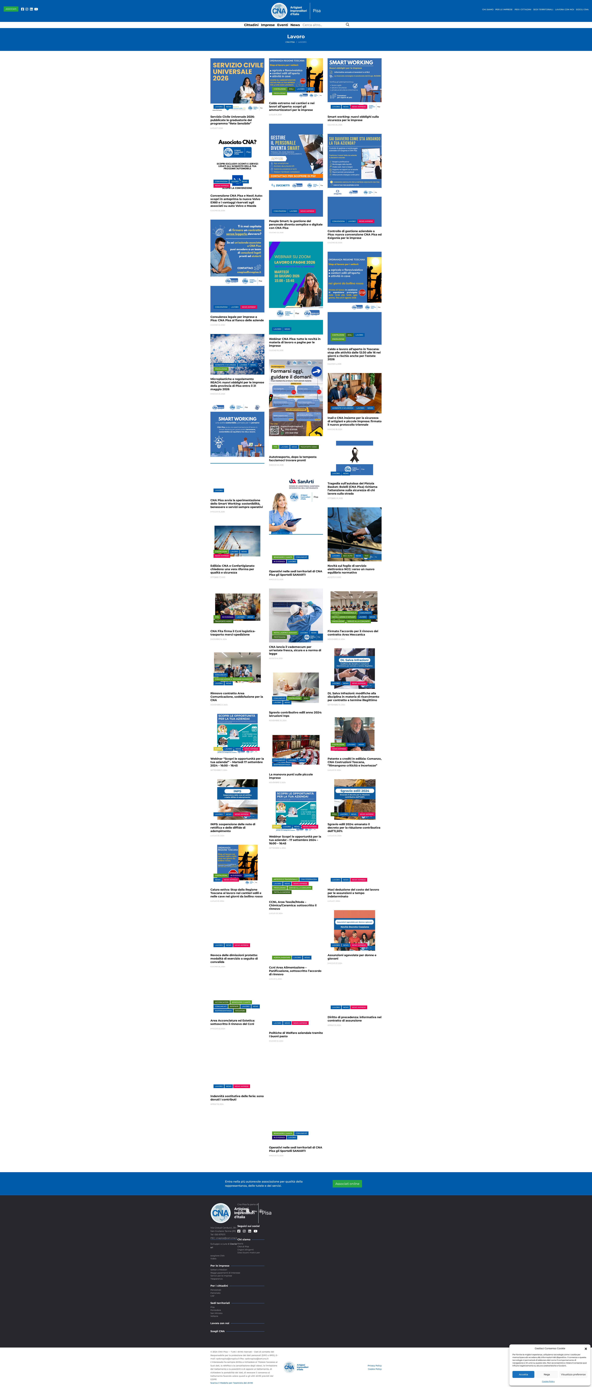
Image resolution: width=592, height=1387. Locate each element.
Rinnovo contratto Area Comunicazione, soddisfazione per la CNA (236, 697)
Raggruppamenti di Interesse (225, 1272)
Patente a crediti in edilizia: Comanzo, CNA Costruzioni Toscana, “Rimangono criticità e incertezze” (355, 762)
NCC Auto (347, 556)
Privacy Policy (375, 1365)
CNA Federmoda (309, 879)
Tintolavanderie (282, 892)
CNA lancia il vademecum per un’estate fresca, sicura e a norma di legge (295, 650)
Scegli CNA (582, 9)
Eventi (282, 25)
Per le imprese (504, 9)
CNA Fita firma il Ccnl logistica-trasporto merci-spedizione (232, 633)
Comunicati (301, 557)
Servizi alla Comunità (359, 621)
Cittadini (251, 25)
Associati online (347, 1184)
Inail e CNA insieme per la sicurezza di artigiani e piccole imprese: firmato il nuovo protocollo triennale (355, 421)
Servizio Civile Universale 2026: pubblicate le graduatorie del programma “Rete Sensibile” (232, 120)
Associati (11, 9)
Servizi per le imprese (221, 1275)
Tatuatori (240, 1011)
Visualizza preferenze (573, 1374)
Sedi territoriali (543, 9)
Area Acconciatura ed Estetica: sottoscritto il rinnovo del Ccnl (232, 1022)
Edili (291, 89)
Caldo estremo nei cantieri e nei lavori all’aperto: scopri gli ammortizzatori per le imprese (291, 106)
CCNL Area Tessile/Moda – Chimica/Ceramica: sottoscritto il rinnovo (293, 905)
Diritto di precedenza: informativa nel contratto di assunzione (354, 1018)
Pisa (212, 1307)
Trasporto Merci (308, 447)
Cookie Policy (548, 1381)
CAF (212, 1296)
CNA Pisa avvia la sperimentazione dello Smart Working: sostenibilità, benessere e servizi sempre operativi (236, 504)
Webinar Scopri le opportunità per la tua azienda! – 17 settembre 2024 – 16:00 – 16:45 (295, 840)
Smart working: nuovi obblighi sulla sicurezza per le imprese (353, 118)
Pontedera (215, 1310)
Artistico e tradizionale (344, 613)
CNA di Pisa (243, 1246)
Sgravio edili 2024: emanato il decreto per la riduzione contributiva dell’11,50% (354, 828)
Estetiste (234, 1006)
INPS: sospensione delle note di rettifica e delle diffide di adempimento (232, 828)
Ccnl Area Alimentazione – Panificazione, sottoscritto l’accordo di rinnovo (295, 971)
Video (213, 1258)
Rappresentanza (282, 765)
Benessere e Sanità (283, 557)
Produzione (280, 93)
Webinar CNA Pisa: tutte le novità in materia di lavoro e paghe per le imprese (295, 342)
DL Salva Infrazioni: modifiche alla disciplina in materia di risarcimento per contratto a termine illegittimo (353, 697)
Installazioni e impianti (285, 633)
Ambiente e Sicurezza (225, 365)
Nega (547, 1374)
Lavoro (219, 107)
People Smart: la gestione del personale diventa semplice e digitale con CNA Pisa (296, 224)
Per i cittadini (523, 9)
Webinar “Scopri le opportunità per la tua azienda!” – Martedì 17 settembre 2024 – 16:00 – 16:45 (237, 762)
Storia (240, 1243)
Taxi (366, 556)
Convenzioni (221, 181)
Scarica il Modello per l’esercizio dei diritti (231, 1383)
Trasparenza (216, 1279)
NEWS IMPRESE (359, 107)
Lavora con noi (564, 9)
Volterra (214, 1316)
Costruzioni (280, 89)
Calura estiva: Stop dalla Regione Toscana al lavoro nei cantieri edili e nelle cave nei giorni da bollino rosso (236, 893)
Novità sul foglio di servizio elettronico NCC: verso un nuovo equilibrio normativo (351, 569)
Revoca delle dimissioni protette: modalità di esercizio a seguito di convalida (234, 959)
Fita (275, 447)
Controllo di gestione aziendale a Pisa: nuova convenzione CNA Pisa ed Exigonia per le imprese (355, 234)
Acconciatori (221, 1002)
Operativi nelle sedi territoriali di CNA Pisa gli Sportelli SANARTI (295, 573)
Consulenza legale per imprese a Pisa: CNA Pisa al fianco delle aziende (237, 318)
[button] (585, 1348)
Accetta (523, 1374)
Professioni (280, 637)
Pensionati (215, 1290)
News (295, 25)
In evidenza (279, 561)
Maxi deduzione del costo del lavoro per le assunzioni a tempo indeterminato (353, 893)
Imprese (268, 25)
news (228, 107)
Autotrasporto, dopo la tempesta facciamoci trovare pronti (293, 458)
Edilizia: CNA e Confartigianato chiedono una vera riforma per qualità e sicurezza (232, 569)
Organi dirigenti (245, 1249)
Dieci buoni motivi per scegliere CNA (235, 1254)
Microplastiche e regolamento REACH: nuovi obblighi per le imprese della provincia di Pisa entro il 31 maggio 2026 (237, 384)
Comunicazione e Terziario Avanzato (233, 679)
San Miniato (216, 1313)
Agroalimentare (282, 957)
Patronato (215, 1293)
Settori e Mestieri (218, 1269)
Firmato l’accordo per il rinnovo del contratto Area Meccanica (353, 633)
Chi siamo (487, 9)
